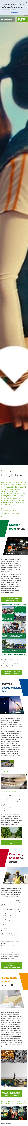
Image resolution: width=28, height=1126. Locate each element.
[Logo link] (21, 19)
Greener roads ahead (9, 508)
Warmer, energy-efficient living (11, 510)
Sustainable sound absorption (11, 516)
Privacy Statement (14, 9)
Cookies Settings (14, 12)
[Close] (26, 2)
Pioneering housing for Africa (11, 513)
